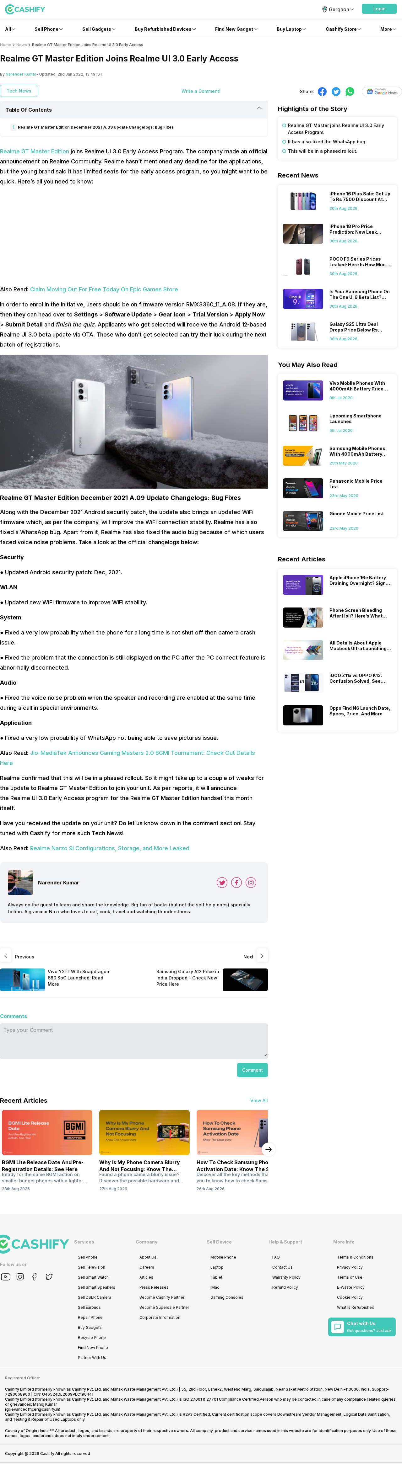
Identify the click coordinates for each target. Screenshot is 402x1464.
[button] (379, 9)
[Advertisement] (134, 235)
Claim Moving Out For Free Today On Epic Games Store (104, 289)
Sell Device (219, 1241)
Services (84, 1241)
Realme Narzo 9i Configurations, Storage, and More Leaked (109, 848)
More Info (344, 1241)
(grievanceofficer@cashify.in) (32, 1409)
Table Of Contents (28, 110)
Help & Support (285, 1241)
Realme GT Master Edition (34, 151)
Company (146, 1241)
